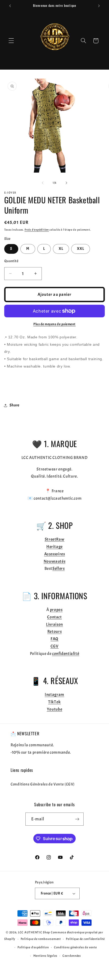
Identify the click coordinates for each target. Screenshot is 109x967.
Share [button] (15, 405)
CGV (55, 646)
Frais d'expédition (37, 229)
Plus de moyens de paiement (54, 324)
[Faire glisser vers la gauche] (42, 183)
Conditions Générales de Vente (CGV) (43, 784)
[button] (11, 41)
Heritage (54, 546)
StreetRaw (55, 539)
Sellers (58, 568)
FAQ (54, 639)
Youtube (54, 709)
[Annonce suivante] (99, 6)
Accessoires (54, 554)
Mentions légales (45, 956)
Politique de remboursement (41, 939)
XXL (80, 248)
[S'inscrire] (77, 819)
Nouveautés (54, 561)
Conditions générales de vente (75, 947)
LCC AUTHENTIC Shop (34, 932)
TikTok (54, 702)
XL (61, 248)
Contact (54, 617)
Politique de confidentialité (85, 939)
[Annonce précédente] (10, 6)
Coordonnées (71, 956)
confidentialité (65, 653)
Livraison (54, 624)
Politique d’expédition (33, 947)
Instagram (54, 694)
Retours (54, 631)
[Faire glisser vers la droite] (66, 183)
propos (56, 609)
